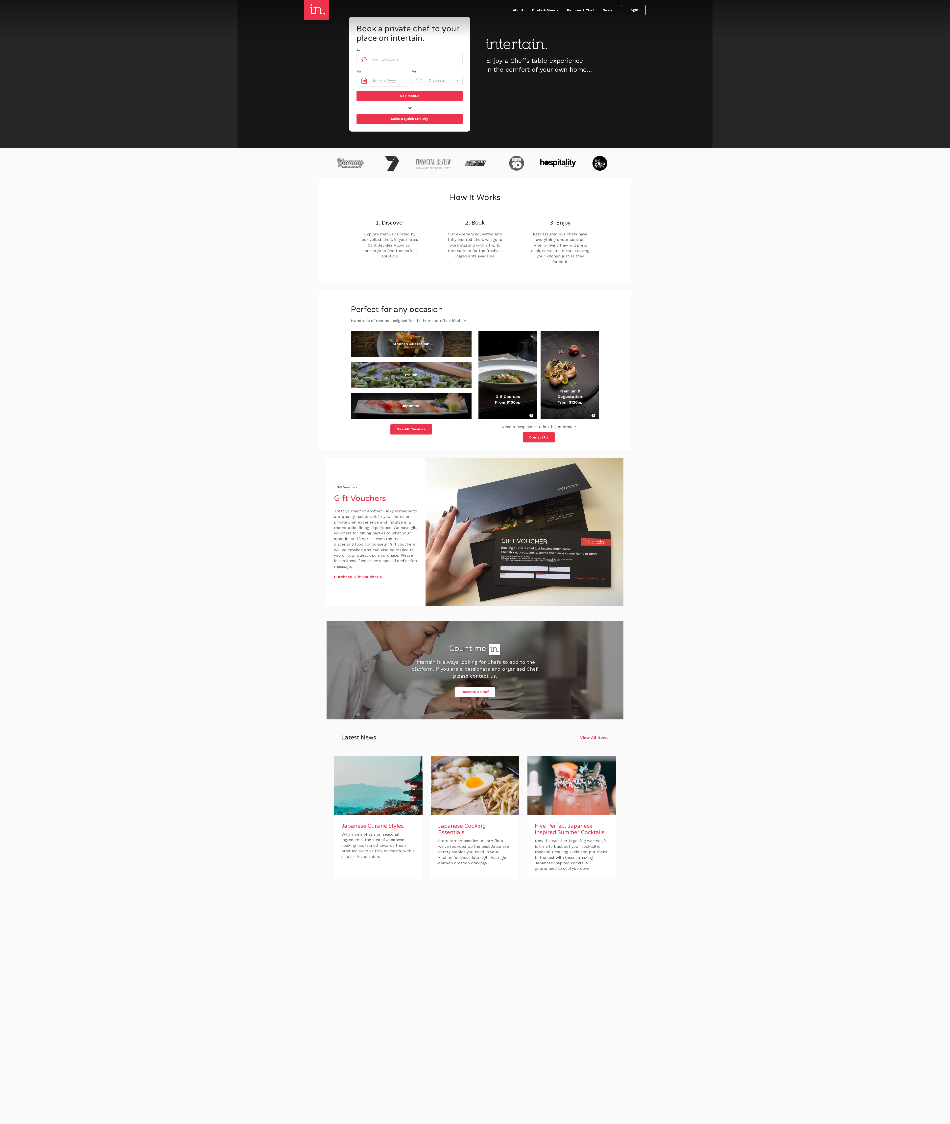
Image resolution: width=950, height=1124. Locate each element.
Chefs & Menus (545, 10)
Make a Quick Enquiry (409, 119)
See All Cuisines (411, 429)
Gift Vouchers (360, 498)
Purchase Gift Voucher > (358, 576)
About (518, 10)
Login (633, 10)
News (607, 10)
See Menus (409, 96)
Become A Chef (580, 10)
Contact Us (538, 437)
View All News (594, 737)
